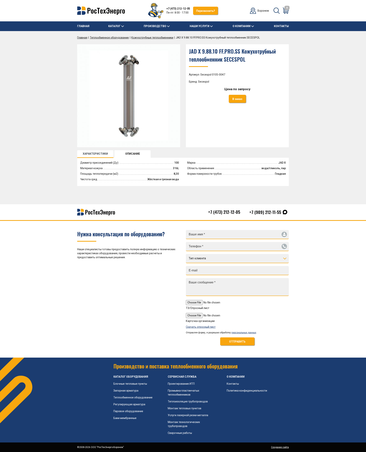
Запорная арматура (125, 390)
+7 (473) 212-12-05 (178, 8)
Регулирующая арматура (129, 404)
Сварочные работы (180, 432)
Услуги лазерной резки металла (188, 415)
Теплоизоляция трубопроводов (188, 401)
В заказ (237, 99)
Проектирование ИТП (181, 383)
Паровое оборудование (128, 411)
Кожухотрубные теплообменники (152, 37)
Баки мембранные (124, 418)
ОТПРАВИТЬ (237, 341)
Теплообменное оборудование (109, 37)
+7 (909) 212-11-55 (265, 212)
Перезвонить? (205, 10)
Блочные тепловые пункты (130, 383)
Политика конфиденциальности (247, 390)
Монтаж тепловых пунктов (184, 408)
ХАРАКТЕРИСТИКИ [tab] (95, 153)
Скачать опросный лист (201, 326)
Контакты (281, 26)
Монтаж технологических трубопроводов (184, 424)
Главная (83, 26)
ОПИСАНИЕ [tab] (132, 153)
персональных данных (243, 332)
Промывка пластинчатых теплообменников (183, 392)
